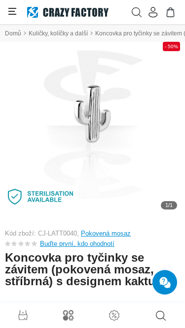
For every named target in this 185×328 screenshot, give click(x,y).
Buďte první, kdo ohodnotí (77, 243)
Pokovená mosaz (106, 233)
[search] (161, 315)
